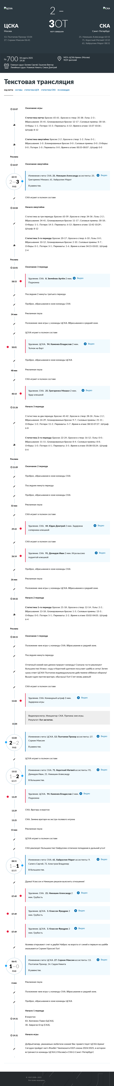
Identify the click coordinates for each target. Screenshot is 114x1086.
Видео (104, 175)
